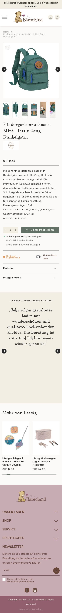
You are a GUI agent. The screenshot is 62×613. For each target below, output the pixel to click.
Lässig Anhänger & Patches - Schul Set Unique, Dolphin (13, 461)
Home (6, 32)
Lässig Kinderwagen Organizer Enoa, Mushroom (44, 461)
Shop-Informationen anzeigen (23, 244)
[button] (4, 17)
